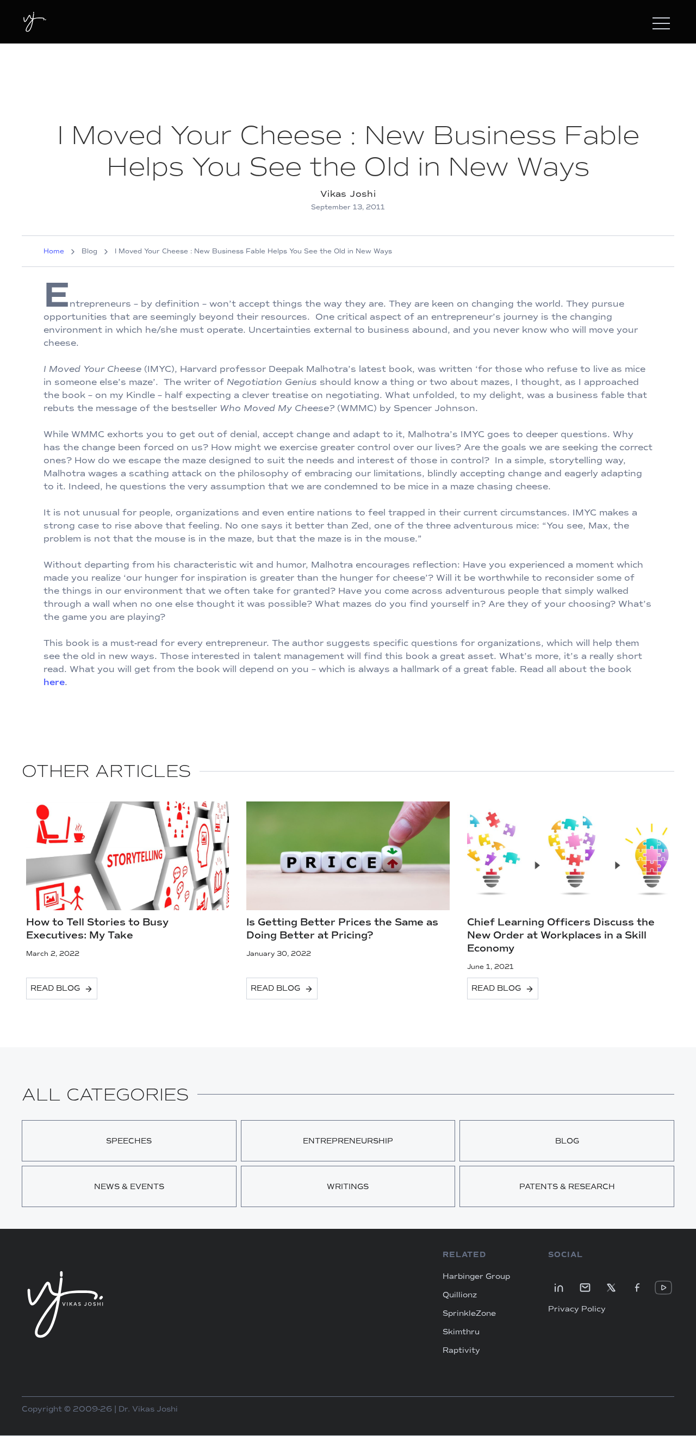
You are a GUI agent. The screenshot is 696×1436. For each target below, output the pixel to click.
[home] (35, 22)
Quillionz (460, 1295)
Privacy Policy (577, 1309)
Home (54, 251)
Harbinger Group (476, 1276)
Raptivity (461, 1350)
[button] (661, 22)
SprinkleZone (469, 1313)
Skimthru (461, 1332)
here (54, 682)
